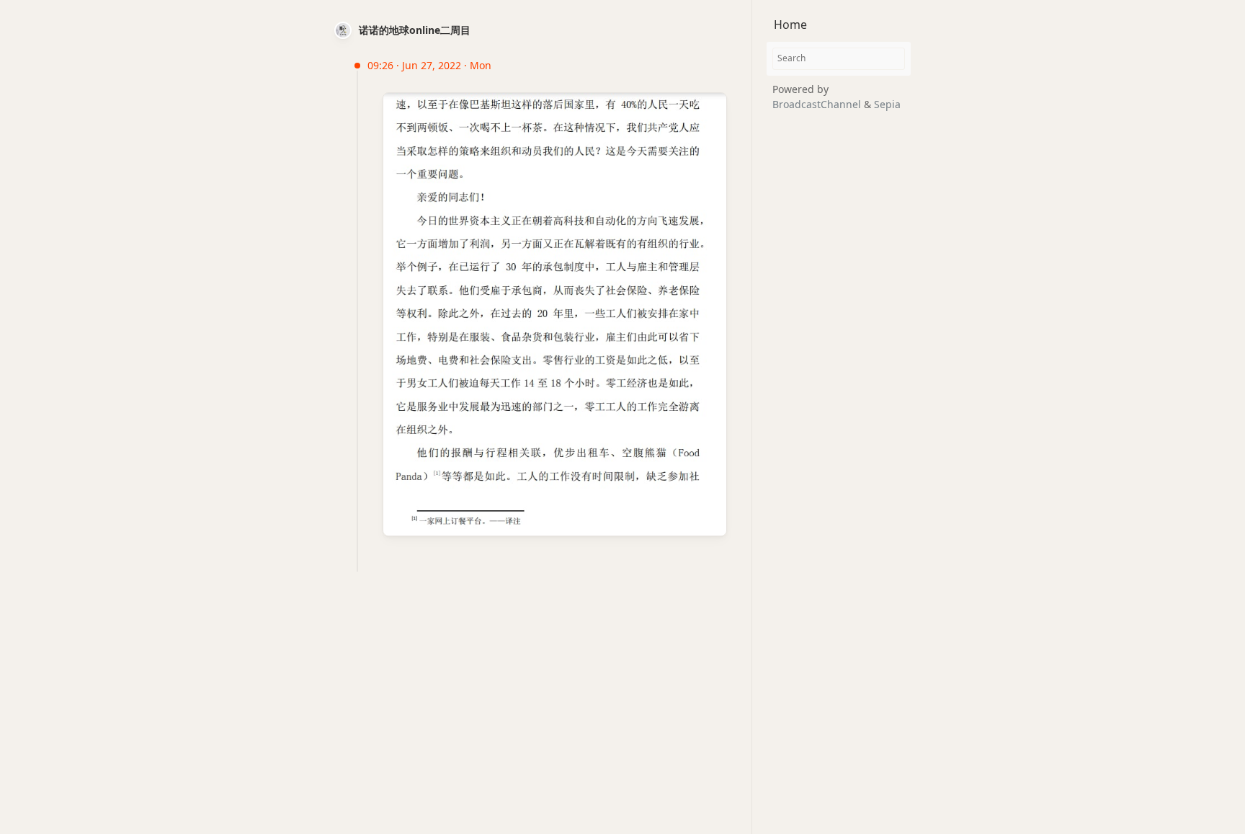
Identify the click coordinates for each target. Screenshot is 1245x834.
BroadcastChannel (818, 104)
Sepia (887, 104)
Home (790, 24)
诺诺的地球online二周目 (414, 30)
